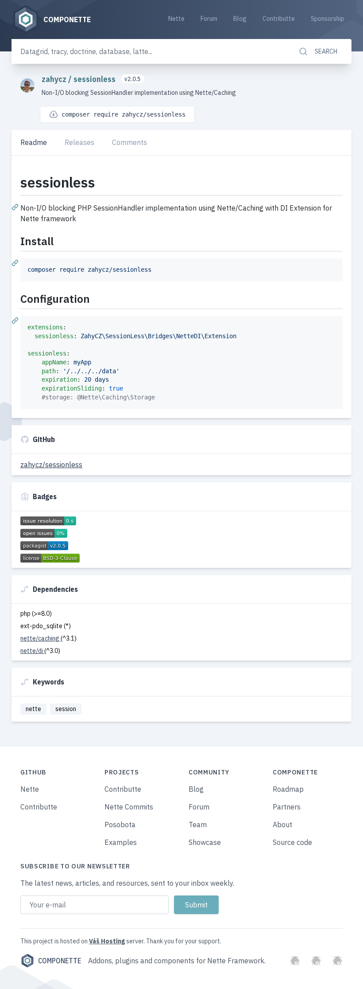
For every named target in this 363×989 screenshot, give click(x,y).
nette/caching (40, 638)
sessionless (95, 79)
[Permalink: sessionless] (16, 207)
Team (198, 824)
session (65, 709)
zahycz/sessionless (51, 464)
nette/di (32, 651)
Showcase (205, 842)
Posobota (119, 824)
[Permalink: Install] (16, 262)
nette (33, 709)
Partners (287, 806)
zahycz (55, 79)
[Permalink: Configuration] (16, 320)
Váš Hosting (107, 941)
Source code (292, 842)
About (282, 824)
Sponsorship (327, 19)
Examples (120, 842)
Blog (240, 19)
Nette (176, 19)
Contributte (279, 19)
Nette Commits (128, 806)
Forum (209, 19)
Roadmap (288, 789)
